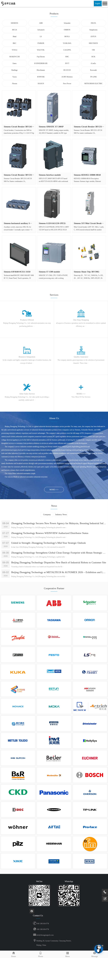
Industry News (61, 514)
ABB (41, 23)
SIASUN (41, 84)
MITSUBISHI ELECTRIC (93, 84)
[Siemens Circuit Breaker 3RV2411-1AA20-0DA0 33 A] (19, 107)
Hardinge (14, 70)
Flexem (14, 84)
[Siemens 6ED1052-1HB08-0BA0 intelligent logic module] (89, 156)
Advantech (40, 30)
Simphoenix (93, 30)
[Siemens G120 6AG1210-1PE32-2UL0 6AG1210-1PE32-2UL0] (54, 204)
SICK (93, 57)
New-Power (67, 84)
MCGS (14, 30)
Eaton (14, 63)
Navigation (104, 3)
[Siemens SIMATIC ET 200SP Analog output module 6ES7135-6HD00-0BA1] (54, 107)
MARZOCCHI (14, 57)
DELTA (93, 23)
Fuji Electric (41, 57)
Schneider (67, 23)
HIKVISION (93, 43)
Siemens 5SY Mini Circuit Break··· (89, 223)
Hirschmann (41, 70)
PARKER (41, 43)
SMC (67, 57)
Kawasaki (93, 70)
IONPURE (41, 77)
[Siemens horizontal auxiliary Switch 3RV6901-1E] (19, 204)
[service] (105, 899)
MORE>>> (54, 490)
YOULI (14, 50)
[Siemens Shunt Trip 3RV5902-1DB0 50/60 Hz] (89, 252)
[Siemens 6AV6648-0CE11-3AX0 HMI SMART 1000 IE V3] (19, 252)
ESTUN (93, 36)
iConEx (93, 63)
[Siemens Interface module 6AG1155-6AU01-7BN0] (54, 156)
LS (41, 36)
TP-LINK (93, 77)
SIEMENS (14, 23)
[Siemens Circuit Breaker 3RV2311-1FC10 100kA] (89, 107)
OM (93, 50)
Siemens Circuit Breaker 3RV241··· (19, 127)
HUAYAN (67, 70)
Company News (47, 515)
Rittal (14, 36)
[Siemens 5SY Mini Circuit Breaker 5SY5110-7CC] (89, 204)
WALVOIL (41, 50)
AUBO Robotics (67, 77)
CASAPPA (67, 50)
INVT (67, 63)
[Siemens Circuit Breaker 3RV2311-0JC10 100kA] (19, 156)
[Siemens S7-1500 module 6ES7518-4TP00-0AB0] (54, 252)
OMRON (67, 30)
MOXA (67, 36)
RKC (14, 43)
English (97, 3)
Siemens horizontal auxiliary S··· (18, 223)
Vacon (14, 77)
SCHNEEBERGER (40, 63)
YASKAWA (67, 43)
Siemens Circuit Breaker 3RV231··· (89, 127)
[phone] (105, 892)
